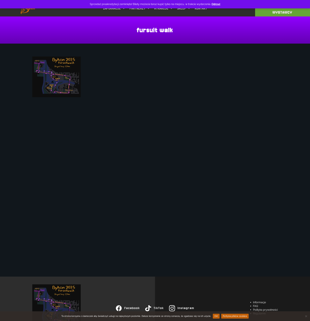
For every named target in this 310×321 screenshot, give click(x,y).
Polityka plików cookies (235, 316)
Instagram (186, 308)
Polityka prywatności (265, 309)
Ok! (216, 316)
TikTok (159, 308)
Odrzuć (216, 4)
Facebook (132, 308)
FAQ (255, 306)
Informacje (259, 302)
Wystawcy (283, 12)
